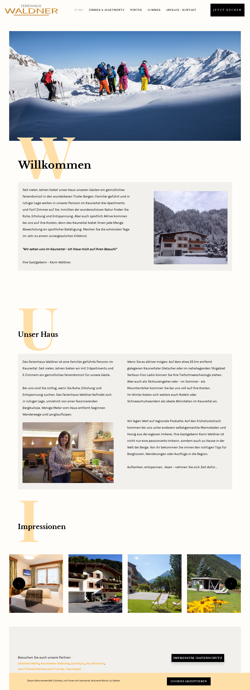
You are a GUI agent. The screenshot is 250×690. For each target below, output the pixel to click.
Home (78, 10)
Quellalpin (78, 663)
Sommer (154, 10)
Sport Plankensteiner (32, 669)
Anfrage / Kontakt (181, 10)
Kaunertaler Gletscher (55, 663)
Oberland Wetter (28, 663)
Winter (136, 10)
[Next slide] (231, 583)
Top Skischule (95, 663)
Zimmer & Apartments (106, 10)
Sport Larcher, (56, 669)
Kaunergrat (73, 669)
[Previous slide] (19, 583)
